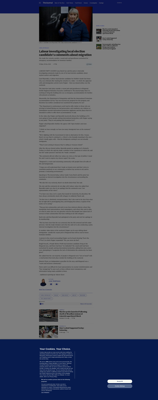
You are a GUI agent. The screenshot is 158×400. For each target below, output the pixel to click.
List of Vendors (45, 392)
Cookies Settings (120, 386)
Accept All (120, 381)
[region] (79, 369)
